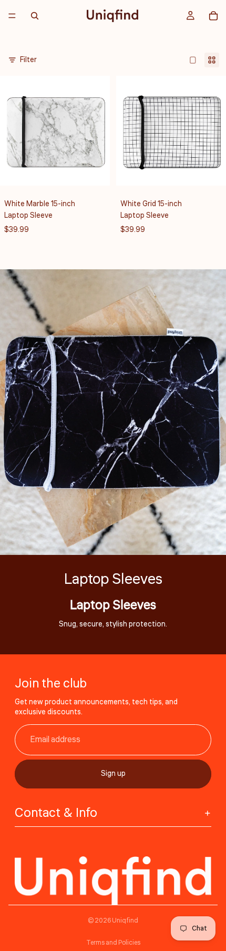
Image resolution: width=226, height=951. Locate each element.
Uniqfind (125, 920)
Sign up (113, 773)
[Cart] (213, 15)
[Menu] (12, 16)
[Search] (34, 15)
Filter (28, 60)
